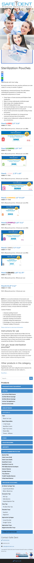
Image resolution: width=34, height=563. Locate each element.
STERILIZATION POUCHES (9, 532)
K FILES (4, 438)
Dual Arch (5, 512)
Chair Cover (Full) (7, 457)
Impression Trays (7, 525)
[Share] (17, 80)
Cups (3, 415)
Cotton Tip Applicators (8, 401)
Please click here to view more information (12, 327)
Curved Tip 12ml (7, 520)
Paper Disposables (7, 421)
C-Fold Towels (6, 424)
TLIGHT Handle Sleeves (8, 476)
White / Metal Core (7, 491)
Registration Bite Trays (8, 527)
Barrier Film (5, 455)
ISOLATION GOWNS (7, 442)
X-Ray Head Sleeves (7, 478)
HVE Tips (5, 496)
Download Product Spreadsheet (11, 386)
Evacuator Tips (6, 494)
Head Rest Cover (7, 462)
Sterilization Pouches (6, 366)
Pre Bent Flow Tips (8, 507)
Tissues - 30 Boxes (8, 433)
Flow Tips (5, 504)
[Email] (17, 72)
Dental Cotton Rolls (7, 403)
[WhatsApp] (17, 78)
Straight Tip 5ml (7, 522)
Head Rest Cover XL (7, 464)
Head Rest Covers (7, 426)
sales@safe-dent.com (8, 546)
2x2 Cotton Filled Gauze (9, 394)
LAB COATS (5, 447)
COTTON (4, 391)
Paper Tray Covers (7, 428)
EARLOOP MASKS (7, 408)
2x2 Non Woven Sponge (8, 396)
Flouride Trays (6, 509)
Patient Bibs (6, 431)
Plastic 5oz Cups (7, 418)
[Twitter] (17, 76)
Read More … (4, 373)
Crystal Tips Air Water (8, 489)
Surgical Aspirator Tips (8, 501)
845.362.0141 (5, 540)
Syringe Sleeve (6, 471)
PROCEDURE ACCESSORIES (9, 482)
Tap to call (17, 561)
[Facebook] (17, 74)
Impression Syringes (8, 517)
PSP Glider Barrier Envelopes (10, 466)
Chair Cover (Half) (7, 459)
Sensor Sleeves (6, 469)
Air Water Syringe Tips (8, 486)
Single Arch (6, 514)
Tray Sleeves (5, 473)
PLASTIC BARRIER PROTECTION (11, 451)
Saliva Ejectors (6, 499)
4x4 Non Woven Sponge (8, 399)
